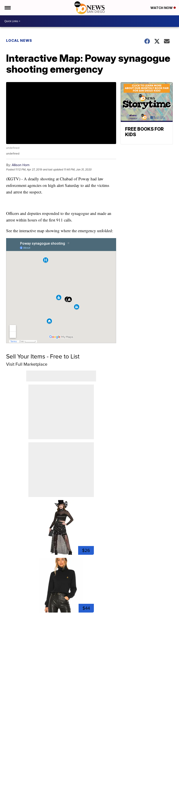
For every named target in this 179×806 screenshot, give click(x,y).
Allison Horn (20, 165)
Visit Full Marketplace (26, 364)
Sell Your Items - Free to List (42, 356)
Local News (19, 40)
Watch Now (162, 8)
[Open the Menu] (7, 7)
